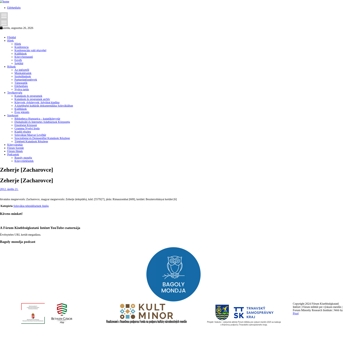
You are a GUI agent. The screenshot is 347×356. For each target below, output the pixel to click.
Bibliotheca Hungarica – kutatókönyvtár (37, 118)
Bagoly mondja (23, 157)
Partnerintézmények (25, 79)
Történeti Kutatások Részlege (31, 141)
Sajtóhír (18, 63)
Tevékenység (14, 92)
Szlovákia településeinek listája (31, 205)
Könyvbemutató (23, 56)
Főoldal (11, 37)
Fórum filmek (15, 151)
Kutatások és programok (28, 95)
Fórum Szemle (15, 147)
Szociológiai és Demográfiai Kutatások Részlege (42, 138)
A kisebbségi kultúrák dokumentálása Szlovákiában (43, 105)
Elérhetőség (14, 7)
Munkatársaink (22, 73)
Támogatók (20, 82)
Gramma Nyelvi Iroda (27, 128)
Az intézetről (21, 69)
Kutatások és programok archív (32, 99)
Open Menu (4, 15)
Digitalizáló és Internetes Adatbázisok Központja (42, 121)
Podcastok (13, 154)
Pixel (296, 313)
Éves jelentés (21, 112)
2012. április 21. (9, 189)
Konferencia (21, 47)
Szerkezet (12, 115)
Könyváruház (15, 144)
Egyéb (18, 60)
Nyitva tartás (21, 89)
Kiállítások (20, 53)
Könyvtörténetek (24, 160)
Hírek (10, 40)
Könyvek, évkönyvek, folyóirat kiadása (36, 102)
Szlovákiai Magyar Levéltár (30, 134)
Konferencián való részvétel (30, 50)
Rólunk (11, 66)
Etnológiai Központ (25, 125)
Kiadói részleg (22, 131)
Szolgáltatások (22, 76)
